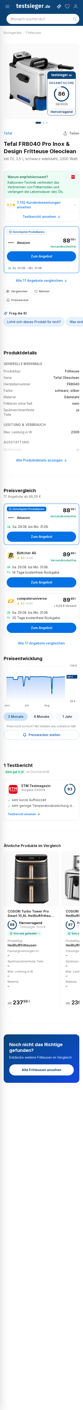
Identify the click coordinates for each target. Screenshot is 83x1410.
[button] (41, 685)
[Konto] (75, 6)
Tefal (8, 133)
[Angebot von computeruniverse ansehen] (41, 614)
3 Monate (16, 716)
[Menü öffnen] (7, 6)
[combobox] (42, 19)
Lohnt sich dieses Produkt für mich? (34, 322)
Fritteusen (33, 33)
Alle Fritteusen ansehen (41, 1070)
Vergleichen (19, 291)
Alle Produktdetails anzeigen (39, 460)
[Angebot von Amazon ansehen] (41, 249)
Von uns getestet (25, 933)
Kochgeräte (12, 33)
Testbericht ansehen (39, 217)
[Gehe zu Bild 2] (43, 123)
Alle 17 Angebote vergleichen (39, 280)
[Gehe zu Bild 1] (38, 123)
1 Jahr (67, 716)
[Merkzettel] (67, 6)
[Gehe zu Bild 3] (46, 123)
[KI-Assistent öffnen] (59, 6)
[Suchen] (75, 19)
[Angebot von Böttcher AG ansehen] (41, 569)
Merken (44, 291)
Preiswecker (20, 300)
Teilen (74, 133)
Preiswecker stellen (44, 735)
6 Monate (41, 716)
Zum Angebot (41, 256)
